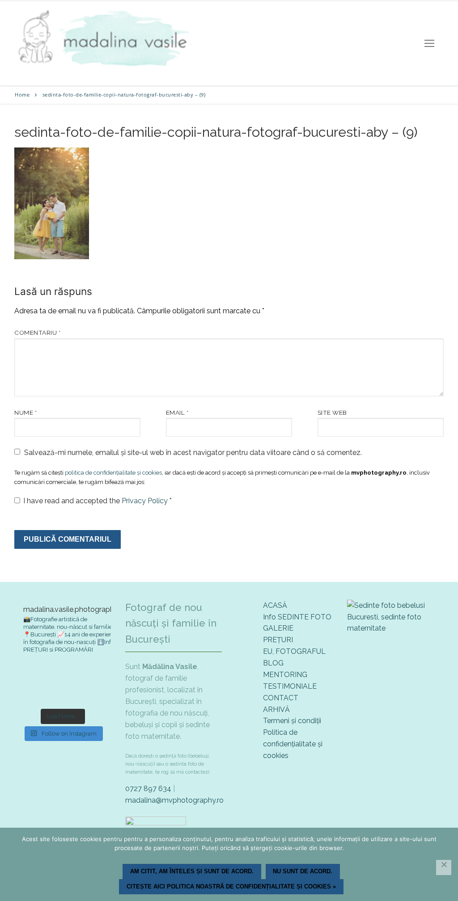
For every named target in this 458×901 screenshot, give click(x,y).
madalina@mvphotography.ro (174, 800)
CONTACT (280, 698)
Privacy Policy (146, 501)
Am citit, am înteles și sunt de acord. (192, 871)
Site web (332, 412)
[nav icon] (429, 43)
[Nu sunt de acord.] (443, 867)
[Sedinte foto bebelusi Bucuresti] (395, 628)
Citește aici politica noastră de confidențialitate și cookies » (231, 886)
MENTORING (285, 674)
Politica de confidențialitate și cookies (292, 744)
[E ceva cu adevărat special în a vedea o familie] (29, 692)
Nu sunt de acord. (302, 871)
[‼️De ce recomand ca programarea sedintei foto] (29, 673)
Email (177, 412)
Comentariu (37, 332)
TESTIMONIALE (290, 686)
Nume (25, 412)
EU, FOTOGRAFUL (294, 651)
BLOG (273, 663)
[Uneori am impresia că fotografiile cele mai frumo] (96, 673)
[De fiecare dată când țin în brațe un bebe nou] (62, 673)
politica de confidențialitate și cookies (113, 472)
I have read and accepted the (97, 501)
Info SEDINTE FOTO (297, 617)
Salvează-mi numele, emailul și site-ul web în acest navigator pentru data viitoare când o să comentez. (193, 452)
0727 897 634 (148, 788)
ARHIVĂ (276, 709)
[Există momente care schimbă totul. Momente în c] (62, 692)
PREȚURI (278, 640)
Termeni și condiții (292, 720)
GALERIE (278, 628)
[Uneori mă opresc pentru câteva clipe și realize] (96, 692)
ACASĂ (275, 605)
